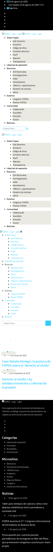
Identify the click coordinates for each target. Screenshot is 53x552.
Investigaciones (20, 75)
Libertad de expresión (17, 65)
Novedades (12, 448)
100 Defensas (13, 470)
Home (7, 339)
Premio (10, 476)
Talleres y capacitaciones (24, 85)
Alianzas (16, 58)
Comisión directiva (21, 51)
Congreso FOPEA (21, 99)
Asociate (17, 116)
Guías (15, 78)
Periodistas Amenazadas (18, 467)
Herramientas (19, 82)
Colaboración (18, 109)
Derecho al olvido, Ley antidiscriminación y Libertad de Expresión (24, 383)
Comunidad (12, 105)
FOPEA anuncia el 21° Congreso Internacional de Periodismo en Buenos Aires (26, 523)
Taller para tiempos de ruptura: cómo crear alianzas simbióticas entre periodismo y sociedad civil (25, 507)
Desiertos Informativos (17, 486)
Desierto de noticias (22, 88)
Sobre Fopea (13, 37)
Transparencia (19, 61)
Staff (15, 54)
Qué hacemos (19, 41)
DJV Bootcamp (19, 71)
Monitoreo (11, 463)
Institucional (12, 452)
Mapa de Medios (14, 480)
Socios (16, 119)
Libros (15, 92)
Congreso (11, 483)
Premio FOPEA (19, 102)
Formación (11, 445)
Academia (11, 473)
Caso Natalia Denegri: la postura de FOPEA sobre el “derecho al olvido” (26, 363)
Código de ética (20, 47)
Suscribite (17, 112)
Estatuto (17, 44)
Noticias (11, 122)
